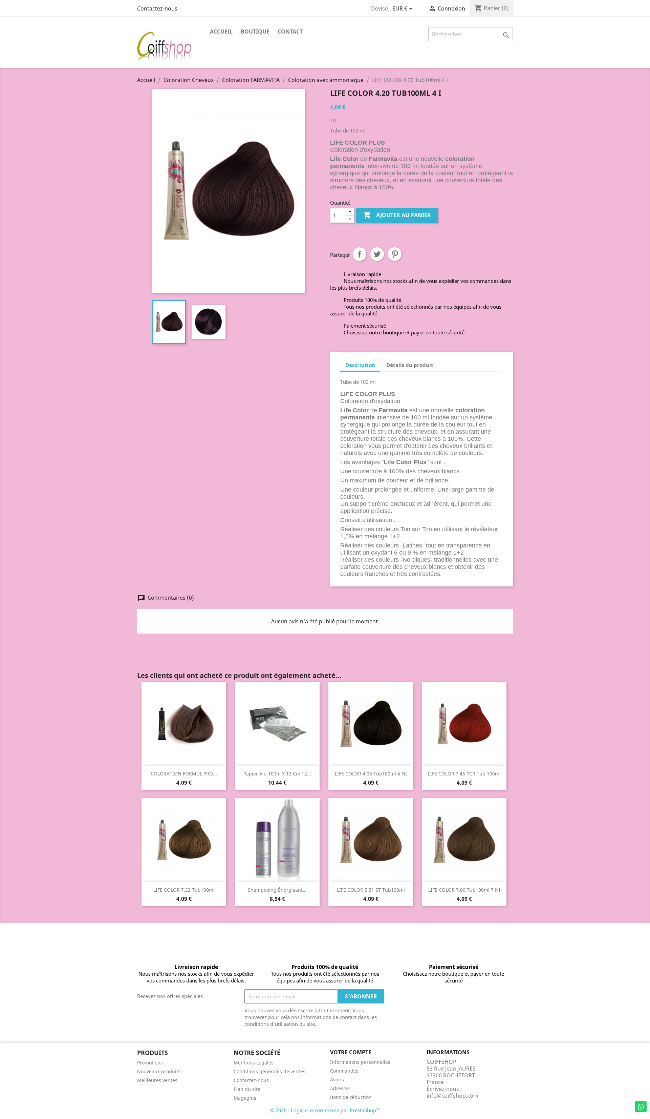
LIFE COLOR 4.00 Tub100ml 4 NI (371, 773)
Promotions (150, 1062)
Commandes (344, 1071)
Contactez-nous (157, 8)
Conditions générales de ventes (269, 1071)
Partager (359, 254)
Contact (290, 31)
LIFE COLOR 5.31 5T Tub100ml (371, 890)
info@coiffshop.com (452, 1095)
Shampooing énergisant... (277, 890)
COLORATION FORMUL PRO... (184, 773)
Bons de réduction (351, 1097)
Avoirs (337, 1079)
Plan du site (247, 1089)
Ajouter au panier (397, 215)
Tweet (377, 254)
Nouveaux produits (158, 1071)
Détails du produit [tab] (409, 364)
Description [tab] (360, 364)
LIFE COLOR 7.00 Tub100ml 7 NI (464, 890)
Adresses (340, 1088)
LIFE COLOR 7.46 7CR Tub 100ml (464, 773)
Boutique (255, 31)
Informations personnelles (360, 1062)
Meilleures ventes (157, 1080)
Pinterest (395, 254)
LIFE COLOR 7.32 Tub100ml (184, 890)
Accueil (221, 31)
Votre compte (350, 1052)
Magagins (245, 1098)
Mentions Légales (254, 1062)
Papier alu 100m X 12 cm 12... (277, 773)
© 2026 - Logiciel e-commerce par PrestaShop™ (325, 1110)
